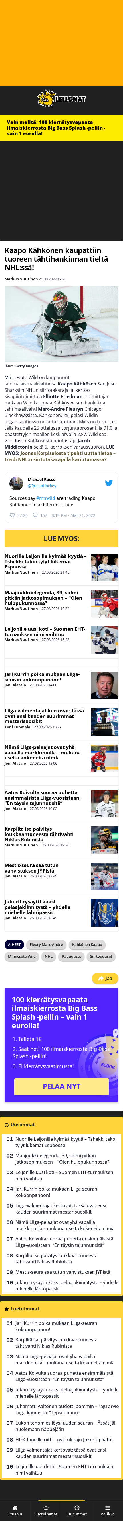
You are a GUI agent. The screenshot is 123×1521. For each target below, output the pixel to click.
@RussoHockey (42, 485)
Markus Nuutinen (21, 278)
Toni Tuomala (17, 726)
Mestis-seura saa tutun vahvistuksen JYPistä (32, 868)
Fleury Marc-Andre (46, 944)
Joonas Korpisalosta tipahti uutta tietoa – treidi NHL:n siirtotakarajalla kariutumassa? (60, 456)
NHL (49, 956)
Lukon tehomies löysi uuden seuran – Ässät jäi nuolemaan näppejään (65, 1426)
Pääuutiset (71, 956)
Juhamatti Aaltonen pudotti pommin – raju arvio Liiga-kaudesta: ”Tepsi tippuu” (67, 1409)
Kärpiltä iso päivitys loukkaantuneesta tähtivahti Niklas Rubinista (39, 834)
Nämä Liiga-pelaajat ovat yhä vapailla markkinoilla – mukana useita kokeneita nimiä (43, 752)
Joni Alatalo (15, 685)
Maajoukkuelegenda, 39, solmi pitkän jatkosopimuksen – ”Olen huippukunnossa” (43, 597)
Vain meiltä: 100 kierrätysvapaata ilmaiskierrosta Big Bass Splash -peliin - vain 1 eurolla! (56, 128)
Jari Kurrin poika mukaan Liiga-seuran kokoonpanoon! (42, 677)
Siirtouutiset (101, 956)
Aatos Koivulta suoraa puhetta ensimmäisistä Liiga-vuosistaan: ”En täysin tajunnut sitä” (43, 797)
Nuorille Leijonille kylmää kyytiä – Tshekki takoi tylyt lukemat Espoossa (46, 561)
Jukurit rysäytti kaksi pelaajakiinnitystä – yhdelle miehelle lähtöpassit (37, 907)
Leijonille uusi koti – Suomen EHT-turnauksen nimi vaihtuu (45, 632)
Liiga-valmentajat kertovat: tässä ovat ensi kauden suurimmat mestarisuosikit (44, 716)
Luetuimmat (25, 1309)
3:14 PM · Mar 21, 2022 (73, 515)
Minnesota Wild (22, 956)
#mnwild (45, 498)
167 (43, 515)
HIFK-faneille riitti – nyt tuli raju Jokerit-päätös (64, 1439)
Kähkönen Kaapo (87, 944)
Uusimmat (23, 1124)
